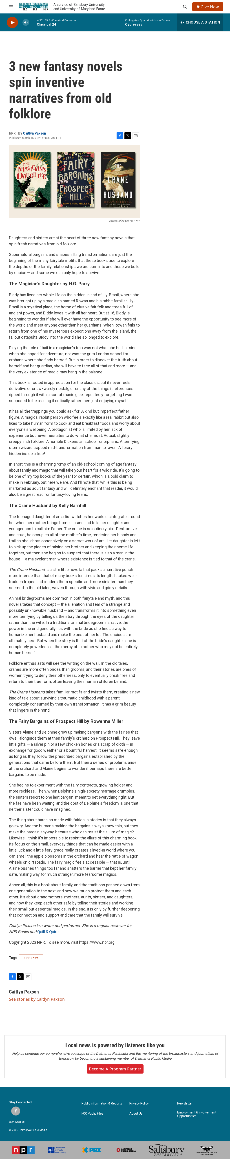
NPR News (31, 958)
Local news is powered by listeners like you (115, 1045)
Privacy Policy (139, 1103)
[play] (12, 22)
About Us (135, 1113)
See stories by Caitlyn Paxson (37, 999)
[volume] (26, 22)
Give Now (210, 6)
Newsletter (185, 1103)
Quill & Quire (48, 931)
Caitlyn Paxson (34, 133)
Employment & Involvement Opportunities (196, 1114)
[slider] (33, 22)
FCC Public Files (92, 1113)
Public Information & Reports (102, 1103)
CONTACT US (17, 1122)
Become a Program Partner (115, 1069)
